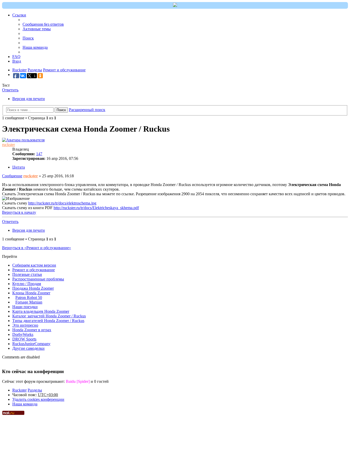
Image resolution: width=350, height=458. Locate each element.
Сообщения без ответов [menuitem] (43, 24)
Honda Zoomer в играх (31, 330)
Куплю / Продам (26, 283)
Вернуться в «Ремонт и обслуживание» (36, 248)
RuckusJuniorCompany (31, 344)
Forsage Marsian (28, 302)
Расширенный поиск (87, 110)
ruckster (8, 144)
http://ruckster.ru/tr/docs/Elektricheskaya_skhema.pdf (96, 208)
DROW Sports (24, 339)
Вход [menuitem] (16, 61)
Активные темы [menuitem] (37, 29)
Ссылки (19, 15)
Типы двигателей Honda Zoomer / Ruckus (48, 320)
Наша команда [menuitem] (35, 47)
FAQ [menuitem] (16, 56)
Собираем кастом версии (34, 265)
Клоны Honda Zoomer (31, 293)
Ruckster (19, 390)
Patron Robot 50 (28, 297)
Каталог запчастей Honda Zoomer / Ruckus (49, 316)
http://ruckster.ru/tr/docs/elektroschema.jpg (62, 203)
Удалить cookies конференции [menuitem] (38, 399)
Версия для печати (28, 98)
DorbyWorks (22, 334)
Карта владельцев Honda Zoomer (40, 311)
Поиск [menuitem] (28, 38)
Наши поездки (25, 307)
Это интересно (25, 325)
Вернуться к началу (19, 212)
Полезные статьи (27, 274)
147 (39, 154)
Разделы (35, 390)
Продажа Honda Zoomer (33, 288)
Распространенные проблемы (38, 279)
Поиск (61, 110)
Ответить (10, 90)
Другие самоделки (28, 348)
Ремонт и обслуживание (33, 270)
